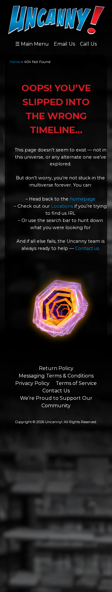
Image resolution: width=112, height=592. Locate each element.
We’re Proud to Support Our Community (56, 402)
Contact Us (56, 391)
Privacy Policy (32, 383)
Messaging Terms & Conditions (56, 376)
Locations (62, 206)
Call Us (88, 44)
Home (15, 62)
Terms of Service (76, 383)
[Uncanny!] (56, 31)
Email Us (64, 44)
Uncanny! (53, 422)
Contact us (87, 248)
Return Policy (56, 368)
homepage (83, 199)
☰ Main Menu (32, 44)
